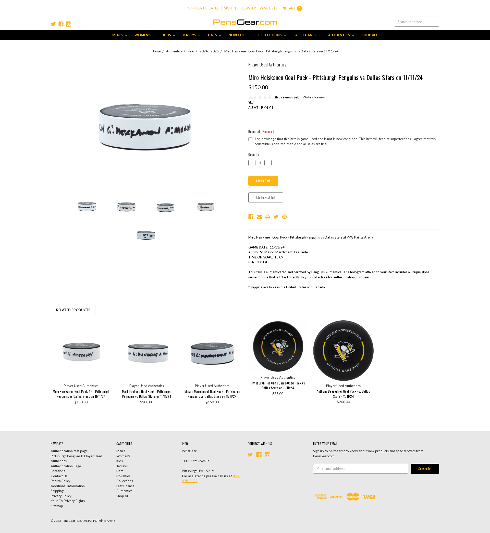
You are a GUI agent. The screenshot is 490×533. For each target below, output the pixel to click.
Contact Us (59, 476)
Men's (118, 35)
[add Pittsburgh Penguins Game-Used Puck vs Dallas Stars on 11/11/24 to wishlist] (303, 334)
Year (191, 51)
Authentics (339, 35)
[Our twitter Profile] (53, 24)
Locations (58, 471)
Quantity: (254, 154)
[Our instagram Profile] (68, 24)
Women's (143, 35)
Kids (167, 35)
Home (156, 51)
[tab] (73, 310)
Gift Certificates (203, 8)
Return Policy (60, 481)
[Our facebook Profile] (61, 24)
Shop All (370, 35)
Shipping (57, 491)
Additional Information (68, 486)
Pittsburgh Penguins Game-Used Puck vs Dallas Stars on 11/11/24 (278, 385)
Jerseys (190, 35)
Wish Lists (268, 8)
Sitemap (57, 506)
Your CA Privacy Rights (68, 501)
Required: (261, 131)
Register (248, 8)
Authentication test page (69, 451)
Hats (213, 35)
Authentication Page (66, 466)
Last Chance (305, 35)
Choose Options (81, 350)
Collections (270, 35)
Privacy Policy (61, 496)
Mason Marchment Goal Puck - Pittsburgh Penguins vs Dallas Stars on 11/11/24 (212, 394)
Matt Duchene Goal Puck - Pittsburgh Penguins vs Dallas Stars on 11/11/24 (147, 394)
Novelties (237, 35)
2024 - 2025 (209, 51)
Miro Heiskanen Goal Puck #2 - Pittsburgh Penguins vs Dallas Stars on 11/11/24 (81, 394)
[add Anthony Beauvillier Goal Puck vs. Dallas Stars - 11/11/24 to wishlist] (368, 334)
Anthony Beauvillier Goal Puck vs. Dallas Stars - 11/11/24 (343, 394)
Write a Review (314, 97)
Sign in (230, 8)
